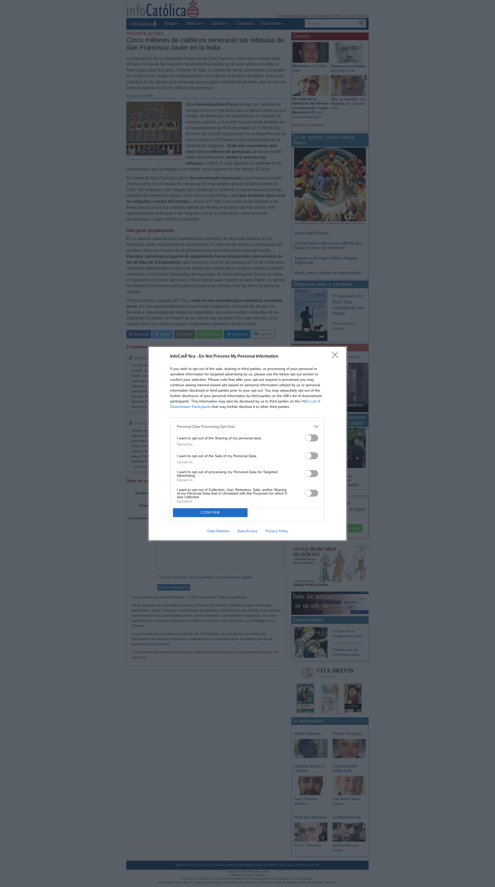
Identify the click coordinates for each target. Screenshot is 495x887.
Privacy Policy (277, 531)
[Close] (337, 356)
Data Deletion (218, 531)
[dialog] (247, 443)
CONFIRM (210, 512)
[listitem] (247, 426)
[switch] (311, 437)
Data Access (247, 531)
